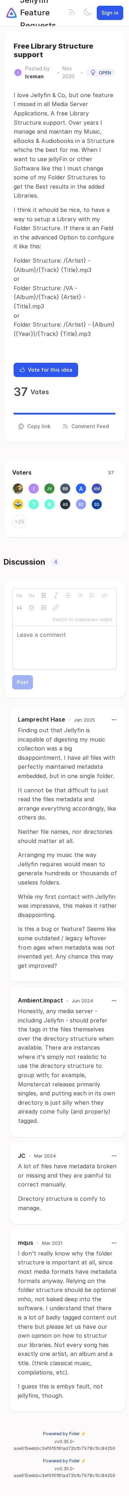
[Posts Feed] (71, 13)
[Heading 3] (31, 595)
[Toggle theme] (87, 13)
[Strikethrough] (68, 595)
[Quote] (19, 607)
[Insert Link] (56, 607)
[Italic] (56, 595)
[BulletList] (80, 595)
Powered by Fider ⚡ (64, 1433)
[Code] (104, 595)
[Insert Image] (43, 607)
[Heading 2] (19, 595)
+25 (19, 522)
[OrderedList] (92, 595)
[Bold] (43, 595)
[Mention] (31, 607)
